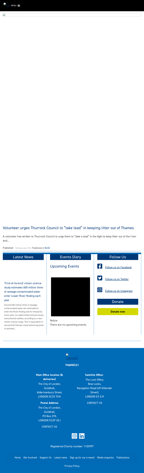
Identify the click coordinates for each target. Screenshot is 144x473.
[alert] (70, 299)
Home (18, 457)
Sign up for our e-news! (82, 457)
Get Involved (30, 457)
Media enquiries (105, 457)
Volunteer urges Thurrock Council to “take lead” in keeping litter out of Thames (68, 227)
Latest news (60, 457)
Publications (123, 457)
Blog (47, 247)
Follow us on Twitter (117, 279)
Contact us (49, 426)
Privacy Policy (72, 466)
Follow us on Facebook (118, 267)
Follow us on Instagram (119, 291)
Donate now (118, 311)
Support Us (45, 457)
